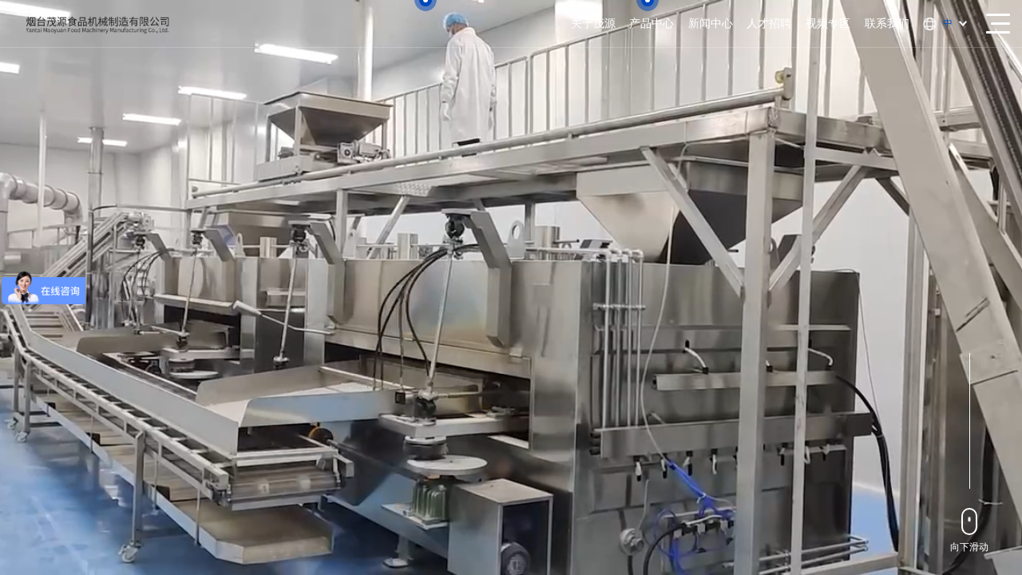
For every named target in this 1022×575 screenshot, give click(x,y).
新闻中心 (710, 23)
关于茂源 (593, 23)
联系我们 (887, 23)
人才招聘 (769, 23)
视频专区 (828, 23)
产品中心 (651, 23)
